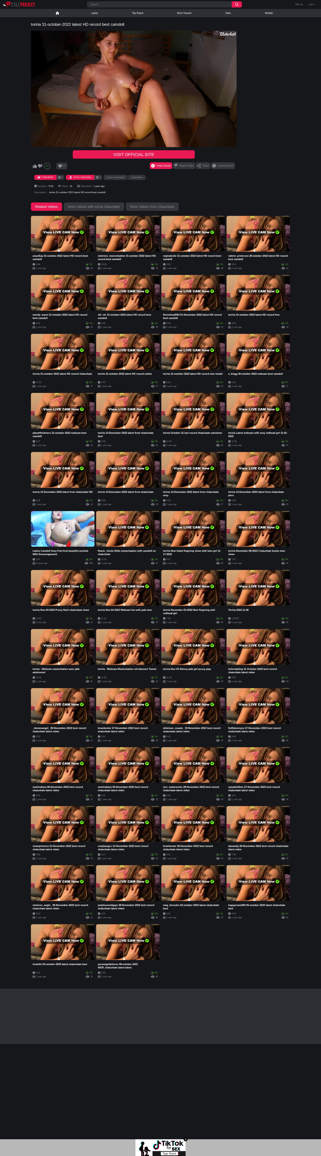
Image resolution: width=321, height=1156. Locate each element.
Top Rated (137, 13)
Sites (228, 13)
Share (205, 165)
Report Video (187, 165)
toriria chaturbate (115, 177)
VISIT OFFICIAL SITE (133, 154)
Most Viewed (184, 13)
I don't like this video (40, 166)
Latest (94, 13)
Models (269, 13)
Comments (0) (226, 165)
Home (57, 13)
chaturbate (136, 177)
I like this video (35, 166)
